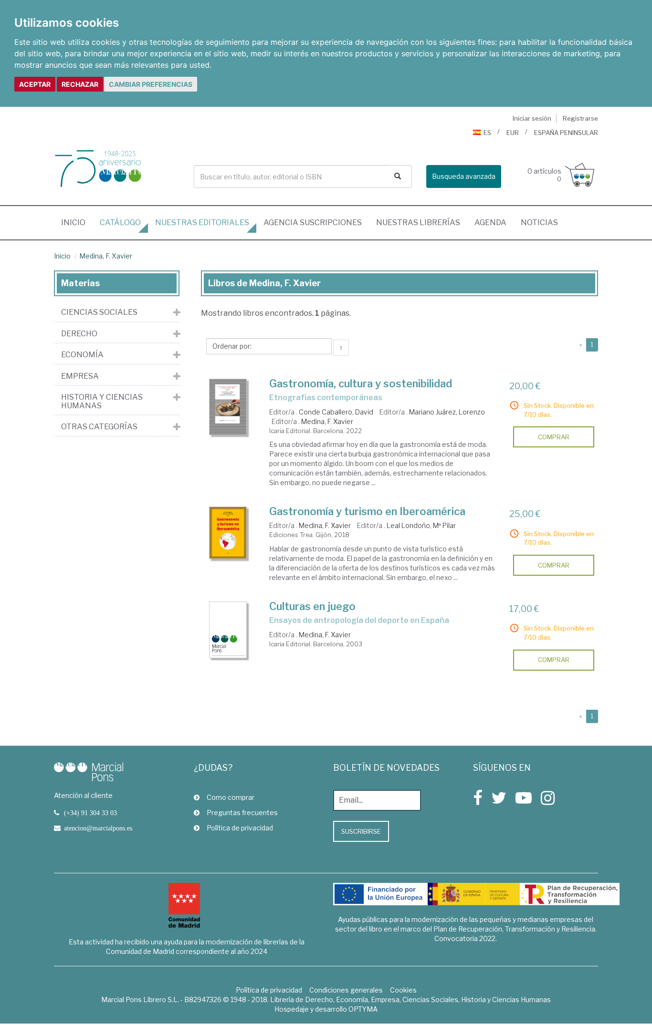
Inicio (77, 222)
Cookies (403, 990)
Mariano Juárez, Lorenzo (447, 412)
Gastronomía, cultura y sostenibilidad (360, 383)
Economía (82, 355)
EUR (512, 132)
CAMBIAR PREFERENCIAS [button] (150, 84)
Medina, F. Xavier (105, 256)
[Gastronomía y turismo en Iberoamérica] (228, 533)
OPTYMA (363, 1009)
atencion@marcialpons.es (98, 828)
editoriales (202, 222)
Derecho (79, 334)
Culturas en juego (312, 606)
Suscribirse (361, 831)
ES (487, 132)
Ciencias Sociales (99, 312)
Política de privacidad (240, 828)
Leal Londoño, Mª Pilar (421, 525)
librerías (418, 222)
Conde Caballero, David (336, 412)
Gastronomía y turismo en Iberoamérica (367, 511)
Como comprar (230, 797)
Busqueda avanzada (463, 176)
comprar (553, 437)
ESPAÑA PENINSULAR (566, 132)
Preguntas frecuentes (242, 812)
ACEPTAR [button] (35, 84)
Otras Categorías (99, 427)
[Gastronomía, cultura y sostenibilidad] (228, 407)
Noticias (539, 222)
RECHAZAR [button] (80, 84)
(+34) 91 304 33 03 (90, 812)
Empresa (80, 376)
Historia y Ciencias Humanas (102, 401)
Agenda (490, 222)
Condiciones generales (346, 990)
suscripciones (312, 222)
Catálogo (120, 222)
